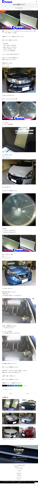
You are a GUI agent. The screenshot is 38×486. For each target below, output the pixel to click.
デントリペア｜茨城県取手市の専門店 (19, 465)
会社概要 (19, 475)
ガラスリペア (11, 389)
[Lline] (19, 385)
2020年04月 (2, 11)
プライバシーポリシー (19, 477)
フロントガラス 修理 (19, 468)
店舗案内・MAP (19, 473)
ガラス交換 (19, 470)
